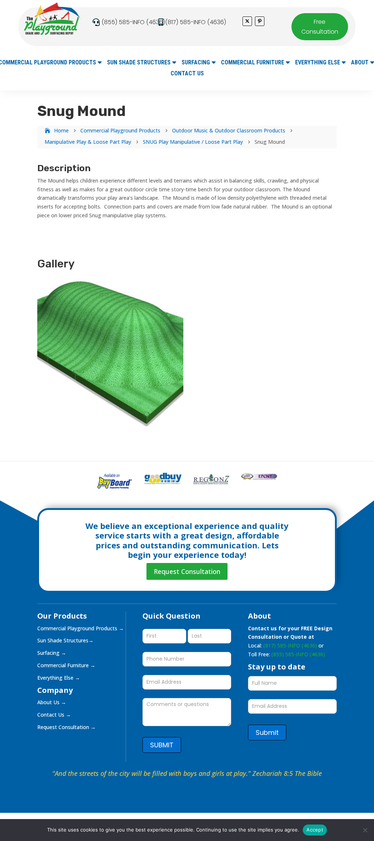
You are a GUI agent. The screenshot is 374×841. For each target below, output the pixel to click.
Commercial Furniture (252, 63)
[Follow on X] (247, 21)
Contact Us (187, 74)
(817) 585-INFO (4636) (195, 22)
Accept (314, 830)
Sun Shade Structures (139, 63)
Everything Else (317, 63)
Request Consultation (187, 571)
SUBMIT (161, 745)
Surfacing (196, 63)
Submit (267, 732)
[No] (365, 830)
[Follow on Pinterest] (259, 21)
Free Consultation (319, 27)
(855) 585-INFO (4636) (133, 22)
